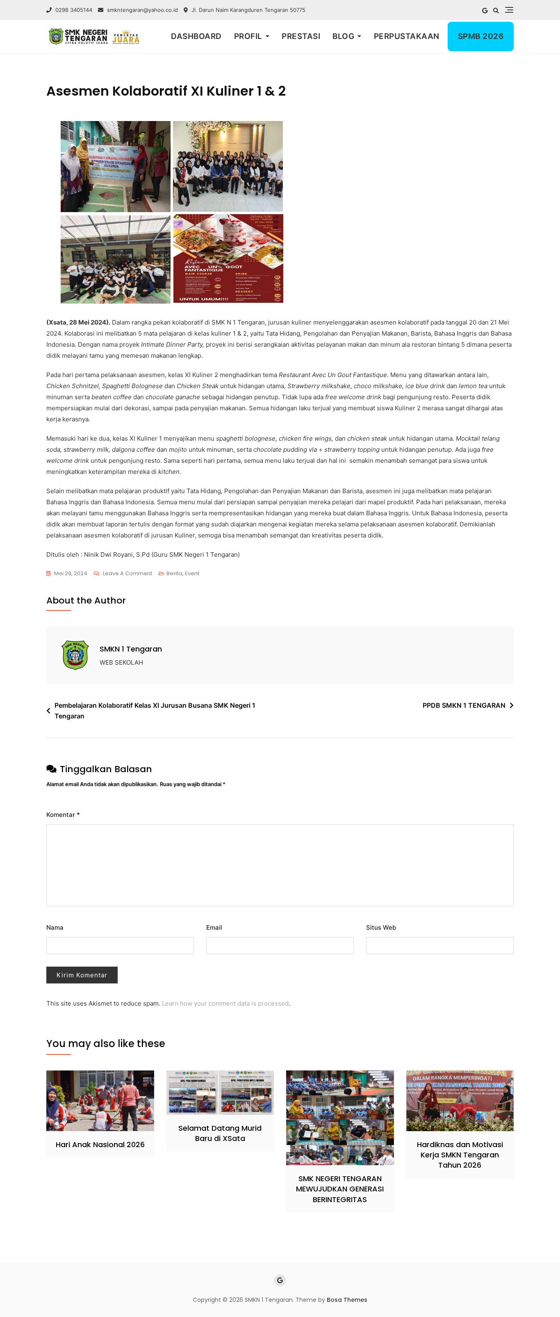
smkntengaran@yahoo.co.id (142, 10)
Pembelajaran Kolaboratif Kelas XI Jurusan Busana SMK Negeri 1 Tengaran (155, 710)
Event (192, 573)
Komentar (63, 815)
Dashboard (196, 36)
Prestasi (301, 36)
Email (214, 927)
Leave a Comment (127, 572)
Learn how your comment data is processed (225, 1003)
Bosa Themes (347, 1300)
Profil (248, 36)
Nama (55, 927)
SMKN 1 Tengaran (131, 649)
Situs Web (381, 927)
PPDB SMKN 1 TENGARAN (464, 705)
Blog (343, 36)
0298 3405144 (73, 10)
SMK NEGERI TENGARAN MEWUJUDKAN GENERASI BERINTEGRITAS (340, 1188)
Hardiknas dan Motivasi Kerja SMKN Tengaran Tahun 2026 (460, 1154)
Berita (174, 573)
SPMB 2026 (481, 36)
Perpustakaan (406, 36)
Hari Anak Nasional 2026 (100, 1144)
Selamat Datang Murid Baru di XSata (220, 1133)
